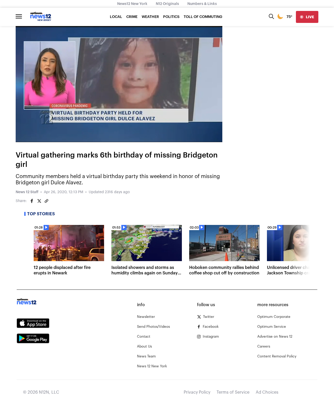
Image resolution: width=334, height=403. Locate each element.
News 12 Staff (27, 192)
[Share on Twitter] (39, 201)
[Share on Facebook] (32, 201)
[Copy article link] (46, 201)
